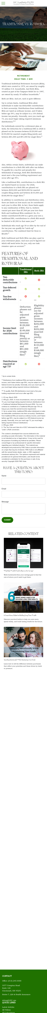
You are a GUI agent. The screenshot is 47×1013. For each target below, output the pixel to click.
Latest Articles (8, 1007)
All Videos (6, 1010)
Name (4, 476)
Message (5, 502)
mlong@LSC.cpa (9, 1000)
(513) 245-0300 (14, 981)
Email (4, 489)
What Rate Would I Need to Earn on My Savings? (18, 571)
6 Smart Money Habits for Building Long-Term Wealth (20, 615)
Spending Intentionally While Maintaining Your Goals (19, 660)
